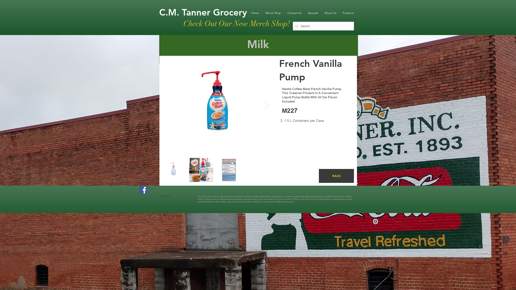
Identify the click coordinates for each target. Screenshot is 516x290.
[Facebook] (143, 190)
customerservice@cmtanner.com (278, 201)
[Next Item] (267, 105)
